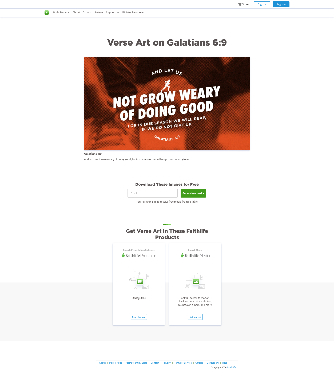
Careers (87, 12)
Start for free (138, 317)
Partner (98, 12)
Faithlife (231, 367)
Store (245, 4)
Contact (155, 362)
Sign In (262, 4)
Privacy (167, 362)
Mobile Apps (115, 362)
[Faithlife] (46, 12)
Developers (213, 362)
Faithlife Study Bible (136, 362)
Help (224, 362)
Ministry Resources (133, 12)
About (76, 12)
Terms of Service (183, 362)
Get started (195, 317)
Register (281, 4)
